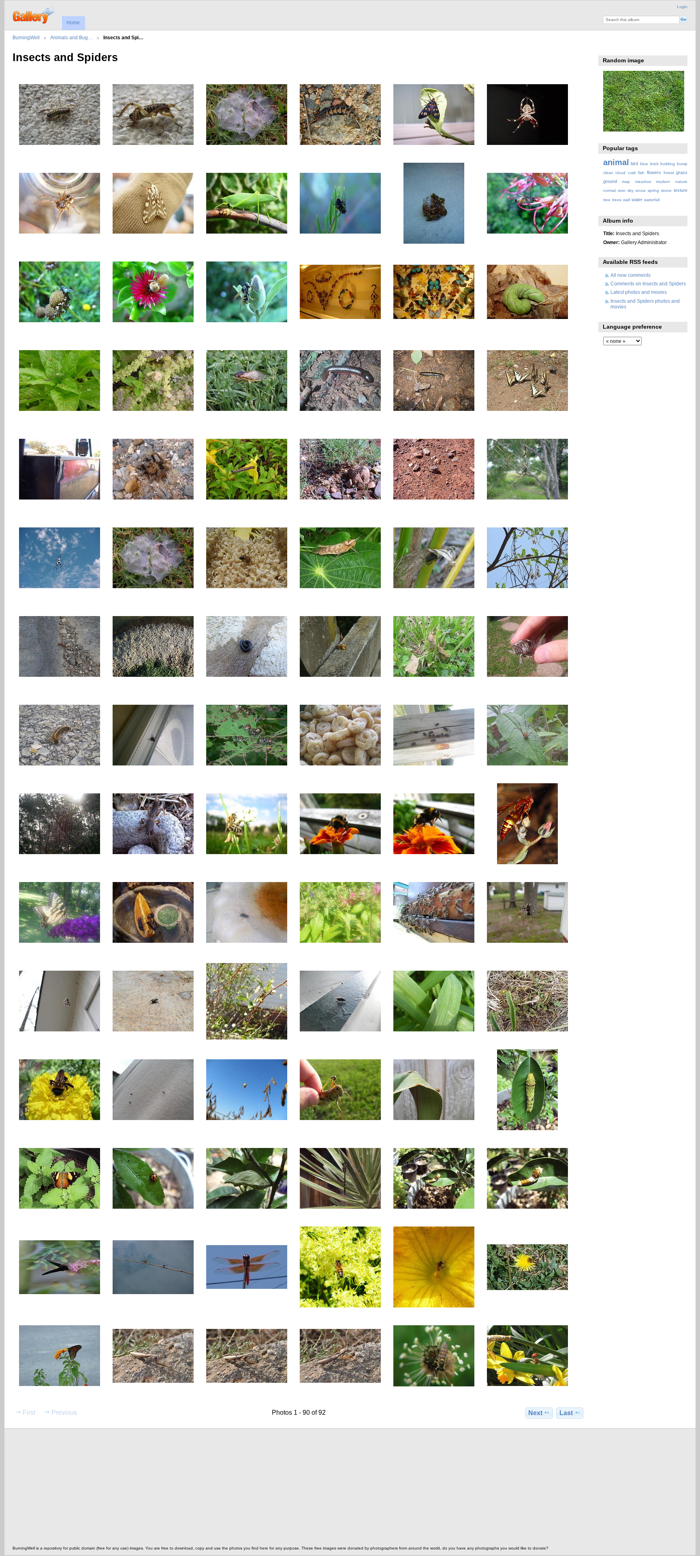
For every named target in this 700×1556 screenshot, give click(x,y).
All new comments (630, 275)
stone (666, 190)
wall (626, 200)
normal (609, 190)
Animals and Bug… (71, 37)
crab (632, 172)
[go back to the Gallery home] (34, 14)
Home (73, 23)
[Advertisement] (256, 1489)
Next (535, 1412)
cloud (620, 172)
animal (616, 162)
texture (680, 190)
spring (653, 190)
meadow (643, 181)
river (621, 190)
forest (669, 172)
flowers (654, 172)
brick (654, 164)
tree (606, 200)
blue (644, 164)
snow (640, 190)
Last (566, 1412)
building (667, 164)
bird (634, 163)
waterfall (651, 200)
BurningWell (26, 37)
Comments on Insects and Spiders (648, 283)
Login (682, 6)
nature (681, 181)
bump (682, 164)
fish (641, 172)
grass (681, 172)
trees (616, 200)
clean (608, 172)
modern (663, 181)
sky (630, 190)
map (626, 181)
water (637, 199)
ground (610, 181)
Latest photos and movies (638, 292)
